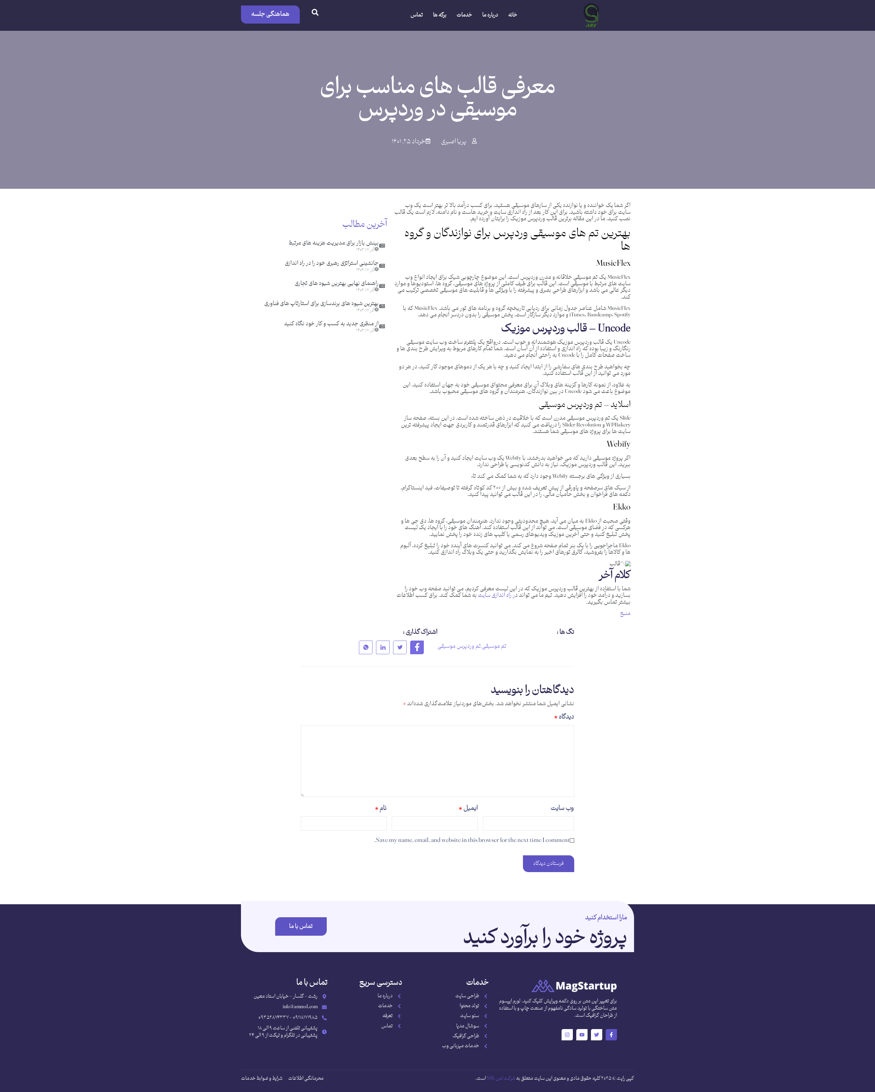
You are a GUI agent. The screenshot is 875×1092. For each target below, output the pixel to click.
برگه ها (439, 15)
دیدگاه (564, 717)
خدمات (464, 15)
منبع (625, 613)
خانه (512, 15)
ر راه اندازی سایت (496, 595)
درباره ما (490, 15)
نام (381, 808)
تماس (416, 15)
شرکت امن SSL (501, 1078)
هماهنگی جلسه (270, 14)
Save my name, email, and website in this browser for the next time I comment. (472, 840)
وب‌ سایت (562, 808)
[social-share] (417, 647)
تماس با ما (301, 926)
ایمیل (468, 808)
